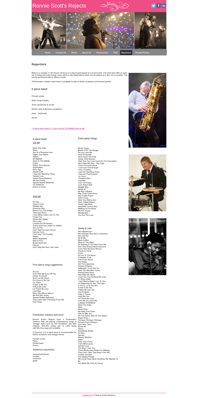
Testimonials (102, 53)
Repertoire (126, 53)
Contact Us (61, 53)
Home (47, 53)
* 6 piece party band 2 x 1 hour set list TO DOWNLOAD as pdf (58, 128)
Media (74, 53)
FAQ (115, 53)
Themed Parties (142, 53)
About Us (86, 53)
